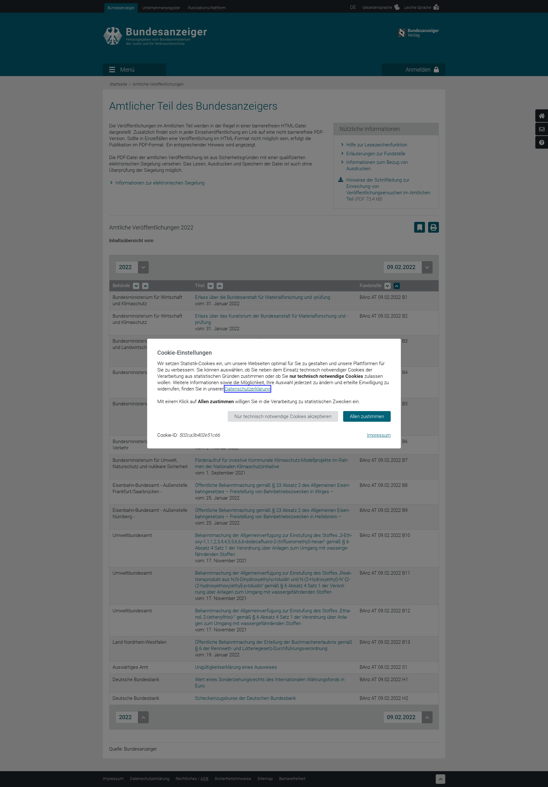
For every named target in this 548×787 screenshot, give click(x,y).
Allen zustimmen (367, 416)
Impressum (379, 435)
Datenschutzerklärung (247, 388)
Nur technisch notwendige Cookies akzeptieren (282, 416)
